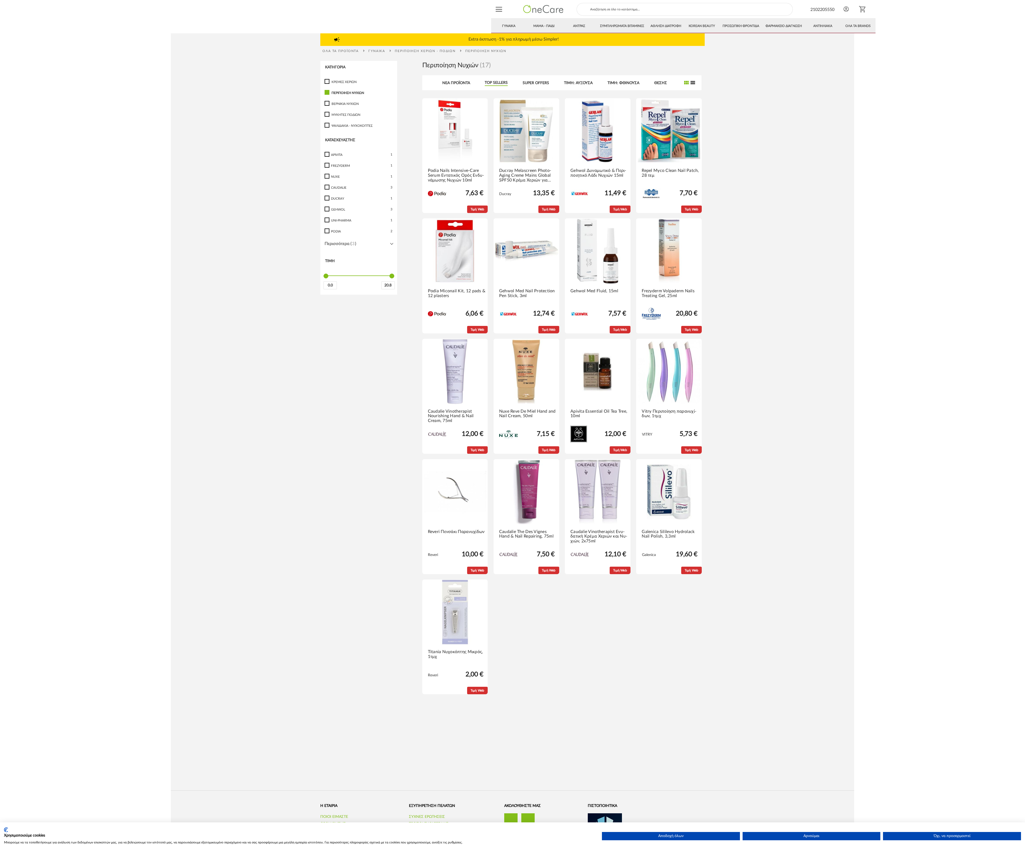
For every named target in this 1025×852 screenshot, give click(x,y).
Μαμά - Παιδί (543, 25)
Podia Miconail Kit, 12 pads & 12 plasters (457, 293)
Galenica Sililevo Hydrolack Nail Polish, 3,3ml (668, 534)
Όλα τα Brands (858, 25)
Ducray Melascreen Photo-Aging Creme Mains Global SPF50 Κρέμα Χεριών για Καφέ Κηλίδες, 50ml (525, 175)
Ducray (505, 194)
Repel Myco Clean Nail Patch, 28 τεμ (670, 173)
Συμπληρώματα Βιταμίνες (622, 25)
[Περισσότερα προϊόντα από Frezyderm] (651, 319)
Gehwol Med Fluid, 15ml (594, 291)
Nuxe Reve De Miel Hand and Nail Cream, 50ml (527, 413)
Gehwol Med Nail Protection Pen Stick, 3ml (527, 293)
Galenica (649, 555)
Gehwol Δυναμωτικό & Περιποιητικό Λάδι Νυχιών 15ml (598, 173)
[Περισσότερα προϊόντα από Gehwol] (579, 196)
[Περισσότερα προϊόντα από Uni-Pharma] (651, 199)
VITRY (647, 434)
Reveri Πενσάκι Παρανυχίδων (456, 532)
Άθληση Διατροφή (666, 25)
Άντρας (579, 25)
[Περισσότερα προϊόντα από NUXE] (508, 437)
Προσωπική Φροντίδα (741, 25)
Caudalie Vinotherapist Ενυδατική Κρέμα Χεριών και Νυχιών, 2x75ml (598, 536)
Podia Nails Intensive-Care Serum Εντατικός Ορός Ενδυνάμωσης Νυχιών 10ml (456, 175)
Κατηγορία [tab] (335, 67)
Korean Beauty (702, 25)
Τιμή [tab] (330, 261)
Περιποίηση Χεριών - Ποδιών (426, 51)
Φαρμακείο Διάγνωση (784, 25)
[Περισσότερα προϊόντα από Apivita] (578, 441)
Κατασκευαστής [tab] (340, 140)
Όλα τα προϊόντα (341, 51)
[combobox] (685, 9)
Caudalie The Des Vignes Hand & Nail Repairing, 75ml (526, 534)
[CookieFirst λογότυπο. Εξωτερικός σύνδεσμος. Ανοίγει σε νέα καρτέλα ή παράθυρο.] (6, 829)
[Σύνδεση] (846, 9)
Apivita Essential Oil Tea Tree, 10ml (598, 413)
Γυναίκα (508, 25)
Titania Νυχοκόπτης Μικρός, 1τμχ (455, 654)
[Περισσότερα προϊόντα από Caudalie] (437, 438)
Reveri (433, 555)
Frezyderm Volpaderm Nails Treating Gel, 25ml (668, 293)
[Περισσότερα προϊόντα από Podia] (437, 195)
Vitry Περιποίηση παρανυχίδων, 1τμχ (669, 413)
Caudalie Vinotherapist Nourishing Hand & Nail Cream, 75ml (451, 416)
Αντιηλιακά (822, 25)
